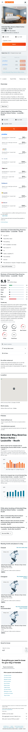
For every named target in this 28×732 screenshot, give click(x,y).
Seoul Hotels (7, 683)
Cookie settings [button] (4, 222)
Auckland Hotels (7, 675)
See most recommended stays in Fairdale (21, 607)
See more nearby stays (22, 547)
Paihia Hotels (7, 685)
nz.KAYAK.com (6, 726)
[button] (2, 2)
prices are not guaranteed (7, 709)
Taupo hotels (7, 695)
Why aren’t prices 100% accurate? (10, 719)
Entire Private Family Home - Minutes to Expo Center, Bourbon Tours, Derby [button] (13, 565)
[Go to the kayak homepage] (9, 2)
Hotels (11, 726)
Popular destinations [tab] (8, 667)
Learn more (4, 215)
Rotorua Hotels (7, 681)
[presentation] (6, 449)
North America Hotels (19, 726)
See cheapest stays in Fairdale (22, 577)
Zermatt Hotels (7, 689)
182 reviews (12, 30)
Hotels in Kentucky (19, 727)
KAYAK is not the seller (7, 713)
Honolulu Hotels (7, 677)
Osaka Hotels (7, 687)
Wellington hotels (8, 691)
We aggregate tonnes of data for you (11, 716)
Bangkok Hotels (7, 679)
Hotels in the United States (8, 727)
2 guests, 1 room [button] (7, 40)
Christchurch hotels (8, 693)
